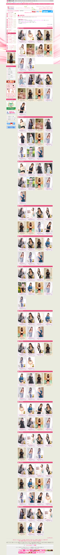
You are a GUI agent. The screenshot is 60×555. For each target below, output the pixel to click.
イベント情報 (10, 75)
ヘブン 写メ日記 (10, 47)
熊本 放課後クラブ (10, 2)
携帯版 (35, 545)
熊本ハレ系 (10, 1)
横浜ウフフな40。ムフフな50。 (27, 542)
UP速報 (9, 68)
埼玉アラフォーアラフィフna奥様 (26, 543)
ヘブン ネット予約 (11, 45)
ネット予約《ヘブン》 (11, 34)
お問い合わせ (39, 540)
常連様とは (36, 539)
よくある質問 (10, 16)
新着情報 (9, 30)
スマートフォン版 (28, 545)
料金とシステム (32, 539)
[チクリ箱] (30, 12)
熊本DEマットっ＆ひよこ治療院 (18, 2)
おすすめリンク (10, 42)
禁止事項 (9, 27)
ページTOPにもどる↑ (50, 537)
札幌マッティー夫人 (14, 542)
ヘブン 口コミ (10, 48)
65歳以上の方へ (10, 22)
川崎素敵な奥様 (49, 542)
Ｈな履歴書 (10, 39)
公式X (9, 31)
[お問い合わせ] (26, 12)
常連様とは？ (10, 24)
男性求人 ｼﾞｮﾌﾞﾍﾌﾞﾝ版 (11, 119)
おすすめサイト (35, 540)
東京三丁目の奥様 (44, 542)
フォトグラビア (10, 77)
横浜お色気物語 (34, 542)
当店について (10, 13)
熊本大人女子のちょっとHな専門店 (13, 10)
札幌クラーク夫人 (8, 542)
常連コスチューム (11, 37)
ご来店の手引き (10, 19)
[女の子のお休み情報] (49, 26)
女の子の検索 (10, 72)
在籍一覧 (9, 36)
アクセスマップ (19, 539)
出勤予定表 (22, 540)
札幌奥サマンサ (20, 542)
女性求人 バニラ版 (11, 116)
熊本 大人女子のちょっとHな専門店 (28, 2)
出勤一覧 (9, 69)
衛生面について (10, 25)
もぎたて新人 (10, 71)
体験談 (9, 74)
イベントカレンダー (29, 540)
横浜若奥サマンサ (39, 542)
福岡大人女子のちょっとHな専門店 (36, 543)
